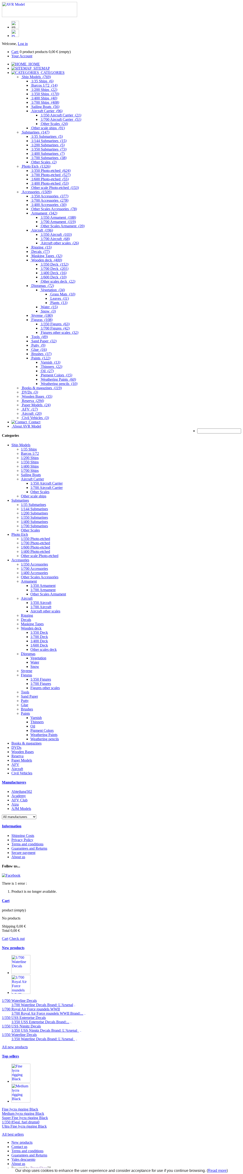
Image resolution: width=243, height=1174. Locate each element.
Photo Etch (19, 534)
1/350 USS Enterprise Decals (24, 1018)
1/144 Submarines (34, 509)
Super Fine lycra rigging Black (25, 1118)
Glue (24, 705)
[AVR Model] (39, 16)
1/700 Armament (43, 590)
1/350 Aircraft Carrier (46, 483)
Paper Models (21, 760)
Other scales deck (43, 649)
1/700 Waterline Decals (19, 1001)
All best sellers (13, 1134)
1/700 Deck (39, 637)
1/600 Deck (39, 645)
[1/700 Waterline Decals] (20, 973)
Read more (217, 1171)
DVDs (16, 747)
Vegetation (38, 658)
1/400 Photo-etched (35, 551)
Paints (25, 713)
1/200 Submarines (34, 513)
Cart (5, 901)
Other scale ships (33, 496)
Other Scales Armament (48, 594)
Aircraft (27, 598)
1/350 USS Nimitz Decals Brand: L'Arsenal (45, 1030)
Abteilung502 (21, 792)
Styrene (26, 671)
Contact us (19, 1147)
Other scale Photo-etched (39, 556)
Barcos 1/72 (30, 453)
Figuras (26, 675)
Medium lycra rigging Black (23, 1114)
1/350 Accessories (34, 564)
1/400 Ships (30, 466)
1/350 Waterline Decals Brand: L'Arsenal (43, 1039)
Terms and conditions (27, 844)
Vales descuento (23, 1159)
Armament (29, 581)
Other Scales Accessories (39, 577)
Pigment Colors (42, 730)
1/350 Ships (30, 462)
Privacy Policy (22, 840)
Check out (17, 939)
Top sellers (10, 1056)
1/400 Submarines (34, 522)
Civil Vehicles (21, 773)
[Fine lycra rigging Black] (20, 1081)
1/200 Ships (30, 458)
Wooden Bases (22, 752)
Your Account (21, 56)
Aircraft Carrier (32, 479)
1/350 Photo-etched (35, 539)
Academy (18, 796)
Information (11, 826)
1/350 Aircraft (40, 603)
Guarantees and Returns (29, 848)
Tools (25, 692)
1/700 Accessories (34, 569)
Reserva (17, 756)
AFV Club (19, 800)
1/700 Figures (40, 684)
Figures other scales (45, 688)
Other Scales (39, 492)
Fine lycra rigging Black (20, 1109)
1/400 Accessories (34, 573)
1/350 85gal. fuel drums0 (20, 1122)
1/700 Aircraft (40, 607)
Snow (34, 667)
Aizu (15, 804)
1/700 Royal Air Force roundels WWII (31, 1009)
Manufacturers (14, 782)
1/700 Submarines (34, 526)
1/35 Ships (29, 449)
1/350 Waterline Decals (19, 1035)
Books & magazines (26, 743)
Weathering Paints (43, 735)
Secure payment (23, 853)
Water (34, 662)
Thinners (37, 722)
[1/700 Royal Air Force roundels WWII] (20, 993)
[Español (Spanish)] (15, 36)
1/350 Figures (40, 679)
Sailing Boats (31, 475)
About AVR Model (26, 426)
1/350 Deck (39, 632)
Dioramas (28, 654)
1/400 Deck (39, 641)
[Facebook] (11, 875)
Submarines (20, 500)
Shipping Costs (22, 836)
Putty (25, 701)
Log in (23, 44)
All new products (15, 1047)
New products (13, 948)
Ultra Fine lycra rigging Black (24, 1126)
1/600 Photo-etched (35, 547)
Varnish (36, 718)
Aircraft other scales (45, 611)
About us (18, 857)
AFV (15, 765)
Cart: (15, 52)
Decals (26, 620)
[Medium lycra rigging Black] (20, 1101)
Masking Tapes (32, 624)
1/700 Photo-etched (35, 543)
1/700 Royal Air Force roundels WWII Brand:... (47, 1013)
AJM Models (21, 809)
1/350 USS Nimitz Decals (21, 1026)
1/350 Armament (43, 586)
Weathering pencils (44, 739)
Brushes (27, 709)
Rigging (27, 615)
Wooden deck (31, 628)
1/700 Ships (30, 471)
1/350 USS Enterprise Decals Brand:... (40, 1022)
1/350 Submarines (34, 517)
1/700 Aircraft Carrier (46, 488)
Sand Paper (29, 696)
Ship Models (20, 445)
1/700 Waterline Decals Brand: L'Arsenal (42, 1005)
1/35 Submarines (33, 505)
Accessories (20, 560)
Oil (32, 726)
